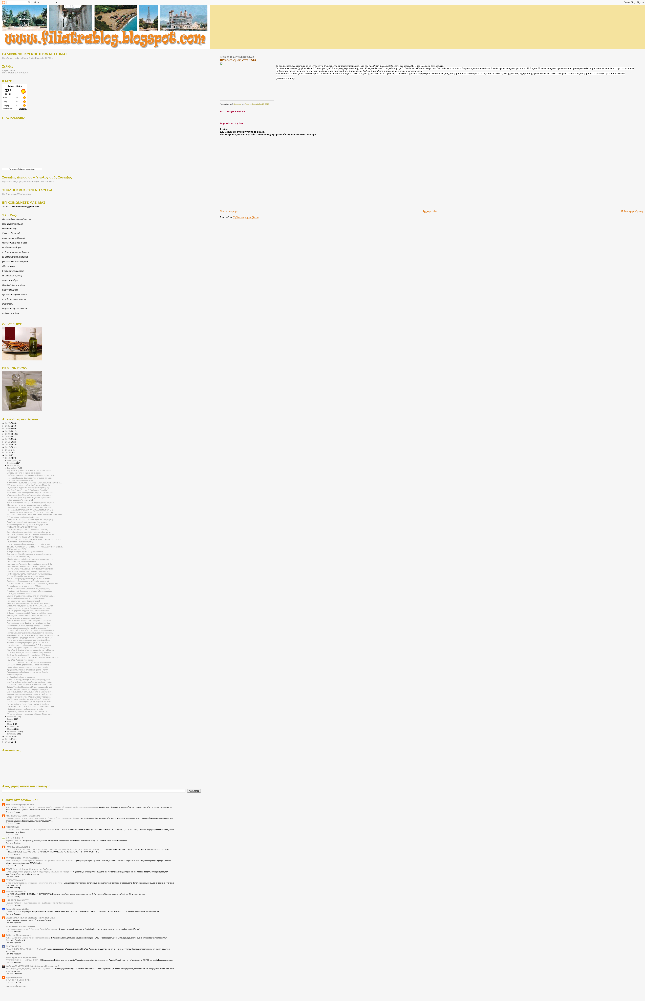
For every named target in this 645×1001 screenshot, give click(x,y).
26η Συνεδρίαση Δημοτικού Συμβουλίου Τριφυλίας (27, 598)
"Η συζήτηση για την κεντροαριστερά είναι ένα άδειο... (28, 505)
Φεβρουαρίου (12, 731)
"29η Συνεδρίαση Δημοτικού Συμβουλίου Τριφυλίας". (28, 529)
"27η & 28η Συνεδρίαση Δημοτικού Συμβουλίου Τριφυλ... (29, 544)
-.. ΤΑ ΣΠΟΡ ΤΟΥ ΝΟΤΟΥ (17, 900)
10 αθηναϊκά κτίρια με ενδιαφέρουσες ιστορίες (25, 709)
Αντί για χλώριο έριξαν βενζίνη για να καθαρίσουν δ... (28, 623)
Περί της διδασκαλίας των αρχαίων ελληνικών (25, 576)
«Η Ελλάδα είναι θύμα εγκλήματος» (21, 677)
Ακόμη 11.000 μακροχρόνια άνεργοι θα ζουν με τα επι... (29, 579)
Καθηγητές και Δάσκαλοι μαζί (18, 557)
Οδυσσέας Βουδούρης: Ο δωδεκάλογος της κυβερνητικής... (31, 520)
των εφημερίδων (28, 169)
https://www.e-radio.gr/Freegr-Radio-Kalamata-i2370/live (28, 58)
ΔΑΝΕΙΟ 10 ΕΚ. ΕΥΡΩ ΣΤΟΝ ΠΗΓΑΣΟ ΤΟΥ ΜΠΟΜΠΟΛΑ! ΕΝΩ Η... (35, 657)
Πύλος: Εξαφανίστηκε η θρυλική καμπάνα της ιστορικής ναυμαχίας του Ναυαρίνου (39, 872)
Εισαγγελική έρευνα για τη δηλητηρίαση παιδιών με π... (29, 532)
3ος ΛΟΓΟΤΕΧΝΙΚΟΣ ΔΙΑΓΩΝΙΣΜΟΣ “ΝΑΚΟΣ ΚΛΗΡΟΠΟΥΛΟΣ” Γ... (35, 539)
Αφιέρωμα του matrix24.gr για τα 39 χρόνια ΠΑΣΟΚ (27, 670)
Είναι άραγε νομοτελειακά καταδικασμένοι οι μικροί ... (28, 522)
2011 (7, 739)
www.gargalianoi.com (16, 986)
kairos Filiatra (15, 86)
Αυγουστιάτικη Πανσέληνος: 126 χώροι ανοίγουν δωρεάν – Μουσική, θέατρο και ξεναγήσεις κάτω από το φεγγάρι (52, 807)
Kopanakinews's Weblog (17, 909)
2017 (7, 447)
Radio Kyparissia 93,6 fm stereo (21, 957)
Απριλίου (11, 726)
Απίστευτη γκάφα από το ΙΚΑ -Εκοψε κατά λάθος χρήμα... (30, 613)
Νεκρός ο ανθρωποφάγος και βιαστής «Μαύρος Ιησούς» (29, 682)
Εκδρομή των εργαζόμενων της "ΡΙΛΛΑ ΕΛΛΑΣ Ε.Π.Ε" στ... (30, 606)
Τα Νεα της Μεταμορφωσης (18, 935)
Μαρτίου (10, 729)
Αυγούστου (12, 717)
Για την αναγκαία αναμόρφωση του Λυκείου (24, 618)
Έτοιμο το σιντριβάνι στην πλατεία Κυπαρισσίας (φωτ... (29, 697)
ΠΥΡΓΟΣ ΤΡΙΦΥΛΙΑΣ (15, 880)
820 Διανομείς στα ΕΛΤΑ (16, 549)
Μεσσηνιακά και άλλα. (16, 891)
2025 (7, 426)
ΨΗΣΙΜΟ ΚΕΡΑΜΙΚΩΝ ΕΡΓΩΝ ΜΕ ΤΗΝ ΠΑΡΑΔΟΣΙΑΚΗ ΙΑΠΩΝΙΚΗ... (35, 547)
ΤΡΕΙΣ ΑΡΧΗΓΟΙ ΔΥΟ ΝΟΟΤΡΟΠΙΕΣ (22, 527)
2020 (7, 439)
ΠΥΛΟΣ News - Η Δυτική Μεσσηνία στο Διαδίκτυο (29, 869)
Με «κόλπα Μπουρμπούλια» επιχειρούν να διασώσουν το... (31, 534)
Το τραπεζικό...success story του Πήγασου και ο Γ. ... (28, 628)
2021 (7, 437)
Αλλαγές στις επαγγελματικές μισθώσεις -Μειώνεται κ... (29, 616)
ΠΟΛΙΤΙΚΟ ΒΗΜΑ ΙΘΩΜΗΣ (18, 847)
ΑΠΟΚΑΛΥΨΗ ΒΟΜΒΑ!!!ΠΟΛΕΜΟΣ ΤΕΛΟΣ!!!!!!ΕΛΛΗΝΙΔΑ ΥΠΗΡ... (34, 483)
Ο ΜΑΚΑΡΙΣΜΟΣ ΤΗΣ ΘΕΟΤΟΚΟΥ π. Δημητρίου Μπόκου (30, 830)
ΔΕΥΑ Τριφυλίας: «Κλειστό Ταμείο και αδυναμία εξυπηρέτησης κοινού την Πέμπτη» (39, 861)
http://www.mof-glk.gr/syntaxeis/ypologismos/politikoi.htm (28, 181)
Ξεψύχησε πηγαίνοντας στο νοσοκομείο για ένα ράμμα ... (30, 470)
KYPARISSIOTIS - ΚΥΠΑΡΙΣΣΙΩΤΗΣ (22, 858)
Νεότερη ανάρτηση (229, 211)
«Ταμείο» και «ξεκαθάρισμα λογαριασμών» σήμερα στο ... (30, 495)
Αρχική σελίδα (430, 211)
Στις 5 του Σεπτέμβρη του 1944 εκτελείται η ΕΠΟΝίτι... (28, 655)
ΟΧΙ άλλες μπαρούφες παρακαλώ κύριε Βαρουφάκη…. (29, 665)
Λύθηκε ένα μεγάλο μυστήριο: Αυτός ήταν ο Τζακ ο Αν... (29, 485)
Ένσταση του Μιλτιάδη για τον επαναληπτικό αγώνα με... (30, 554)
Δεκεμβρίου (12, 461)
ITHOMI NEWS (12, 827)
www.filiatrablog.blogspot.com (20, 805)
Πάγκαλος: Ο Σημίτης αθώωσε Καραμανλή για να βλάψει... (30, 650)
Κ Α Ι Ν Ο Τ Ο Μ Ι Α (14, 838)
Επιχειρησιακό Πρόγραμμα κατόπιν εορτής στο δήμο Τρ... (30, 638)
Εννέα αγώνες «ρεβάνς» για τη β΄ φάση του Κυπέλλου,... (30, 625)
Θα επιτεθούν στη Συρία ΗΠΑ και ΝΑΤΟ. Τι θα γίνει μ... (29, 704)
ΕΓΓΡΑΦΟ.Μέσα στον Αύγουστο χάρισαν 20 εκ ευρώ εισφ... (31, 630)
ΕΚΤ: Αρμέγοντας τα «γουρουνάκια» (21, 561)
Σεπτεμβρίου (12, 468)
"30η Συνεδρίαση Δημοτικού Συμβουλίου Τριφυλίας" (27, 490)
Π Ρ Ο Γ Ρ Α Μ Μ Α (13, 912)
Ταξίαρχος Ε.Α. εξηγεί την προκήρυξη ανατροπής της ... (29, 488)
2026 (7, 423)
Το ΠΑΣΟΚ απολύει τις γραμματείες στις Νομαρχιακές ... (29, 588)
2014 (7, 455)
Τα (10, 169)
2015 (7, 453)
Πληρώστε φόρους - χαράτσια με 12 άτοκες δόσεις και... (29, 714)
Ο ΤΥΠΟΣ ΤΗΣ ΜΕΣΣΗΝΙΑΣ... (18, 980)
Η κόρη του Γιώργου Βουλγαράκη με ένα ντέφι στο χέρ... (29, 478)
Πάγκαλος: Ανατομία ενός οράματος (21, 660)
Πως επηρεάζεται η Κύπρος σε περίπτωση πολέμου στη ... (30, 684)
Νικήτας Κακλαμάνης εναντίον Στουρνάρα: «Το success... (30, 633)
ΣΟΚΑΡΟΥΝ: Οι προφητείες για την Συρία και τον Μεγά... (30, 702)
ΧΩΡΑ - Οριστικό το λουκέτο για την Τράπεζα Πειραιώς (28, 938)
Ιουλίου (10, 719)
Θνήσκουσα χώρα (14, 675)
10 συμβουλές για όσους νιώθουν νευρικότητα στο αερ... (29, 507)
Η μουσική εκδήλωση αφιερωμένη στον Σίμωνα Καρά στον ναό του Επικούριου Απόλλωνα (43, 818)
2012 (7, 736)
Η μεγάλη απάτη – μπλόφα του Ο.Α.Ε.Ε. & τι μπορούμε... (30, 645)
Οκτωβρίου (12, 465)
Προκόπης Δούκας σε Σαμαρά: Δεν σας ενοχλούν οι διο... (30, 652)
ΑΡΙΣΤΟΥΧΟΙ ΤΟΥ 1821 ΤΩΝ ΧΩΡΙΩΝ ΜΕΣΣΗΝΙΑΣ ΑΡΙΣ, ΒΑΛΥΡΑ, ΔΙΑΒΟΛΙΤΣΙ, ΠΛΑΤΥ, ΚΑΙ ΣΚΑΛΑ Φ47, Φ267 (52, 849)
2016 (7, 450)
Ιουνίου (10, 721)
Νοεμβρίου (11, 463)
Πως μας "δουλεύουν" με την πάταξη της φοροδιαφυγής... (30, 662)
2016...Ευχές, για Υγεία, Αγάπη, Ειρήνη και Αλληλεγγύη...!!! (30, 969)
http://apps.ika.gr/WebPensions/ (16, 194)
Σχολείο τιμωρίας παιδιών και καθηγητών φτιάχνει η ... (28, 689)
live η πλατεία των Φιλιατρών (15, 73)
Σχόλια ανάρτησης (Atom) (246, 217)
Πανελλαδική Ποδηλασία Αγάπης (20, 542)
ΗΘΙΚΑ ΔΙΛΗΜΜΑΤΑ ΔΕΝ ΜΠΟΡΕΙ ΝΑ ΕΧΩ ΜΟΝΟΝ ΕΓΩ (30, 510)
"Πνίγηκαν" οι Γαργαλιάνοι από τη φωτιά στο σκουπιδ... (29, 603)
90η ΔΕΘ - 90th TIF (14, 841)
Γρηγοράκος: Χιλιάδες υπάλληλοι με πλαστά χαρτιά (27, 711)
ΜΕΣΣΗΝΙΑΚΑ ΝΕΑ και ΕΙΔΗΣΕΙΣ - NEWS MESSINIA (30, 918)
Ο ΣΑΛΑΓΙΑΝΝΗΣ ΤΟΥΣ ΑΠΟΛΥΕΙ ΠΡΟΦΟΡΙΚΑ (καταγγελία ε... (33, 584)
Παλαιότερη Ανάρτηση (632, 211)
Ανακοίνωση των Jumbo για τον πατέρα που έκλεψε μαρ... (30, 493)
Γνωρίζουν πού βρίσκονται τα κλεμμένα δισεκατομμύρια (29, 591)
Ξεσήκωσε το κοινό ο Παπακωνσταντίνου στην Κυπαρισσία (31, 475)
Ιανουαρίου (12, 734)
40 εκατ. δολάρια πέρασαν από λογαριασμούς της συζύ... (30, 621)
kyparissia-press (14, 977)
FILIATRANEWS (13, 946)
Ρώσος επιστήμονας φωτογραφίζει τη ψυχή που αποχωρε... (31, 502)
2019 (7, 442)
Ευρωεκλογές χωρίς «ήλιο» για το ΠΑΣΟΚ (24, 586)
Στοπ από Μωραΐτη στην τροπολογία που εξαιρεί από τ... (30, 498)
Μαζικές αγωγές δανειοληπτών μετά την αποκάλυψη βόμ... (31, 596)
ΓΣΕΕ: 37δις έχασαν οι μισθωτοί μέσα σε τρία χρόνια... (28, 648)
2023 (7, 431)
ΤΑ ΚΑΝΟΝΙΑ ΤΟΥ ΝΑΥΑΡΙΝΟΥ (20, 926)
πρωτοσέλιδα (17, 169)
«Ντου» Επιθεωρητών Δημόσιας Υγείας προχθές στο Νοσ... (31, 694)
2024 (7, 428)
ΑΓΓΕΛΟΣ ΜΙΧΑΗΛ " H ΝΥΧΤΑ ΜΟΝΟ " (22, 960)
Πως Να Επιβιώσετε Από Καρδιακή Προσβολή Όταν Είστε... (31, 569)
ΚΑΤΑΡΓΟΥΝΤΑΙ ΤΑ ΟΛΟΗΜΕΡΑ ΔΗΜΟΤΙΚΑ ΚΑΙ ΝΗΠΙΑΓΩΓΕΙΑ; (33, 635)
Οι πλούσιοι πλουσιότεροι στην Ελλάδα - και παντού (28, 581)
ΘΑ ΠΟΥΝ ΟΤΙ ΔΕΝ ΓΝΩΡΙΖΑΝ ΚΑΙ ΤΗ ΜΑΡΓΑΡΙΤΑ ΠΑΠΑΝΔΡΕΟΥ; (34, 515)
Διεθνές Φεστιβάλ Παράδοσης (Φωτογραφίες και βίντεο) (29, 687)
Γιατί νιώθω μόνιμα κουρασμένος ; (20, 480)
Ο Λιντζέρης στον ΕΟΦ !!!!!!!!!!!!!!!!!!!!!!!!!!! (23, 594)
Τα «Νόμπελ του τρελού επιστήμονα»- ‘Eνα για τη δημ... (29, 574)
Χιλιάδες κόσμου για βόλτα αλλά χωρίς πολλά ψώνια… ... (30, 559)
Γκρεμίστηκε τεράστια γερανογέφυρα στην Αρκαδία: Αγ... (29, 640)
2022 (7, 434)
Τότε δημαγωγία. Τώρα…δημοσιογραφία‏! (23, 601)
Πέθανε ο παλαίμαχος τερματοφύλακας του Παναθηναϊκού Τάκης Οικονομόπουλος (39, 903)
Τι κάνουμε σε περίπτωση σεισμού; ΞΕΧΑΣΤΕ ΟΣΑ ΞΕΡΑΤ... (31, 512)
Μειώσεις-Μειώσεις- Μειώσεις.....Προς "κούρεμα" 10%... (29, 566)
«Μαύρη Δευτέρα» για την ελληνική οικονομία (25, 552)
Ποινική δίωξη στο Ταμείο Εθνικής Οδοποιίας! (25, 537)
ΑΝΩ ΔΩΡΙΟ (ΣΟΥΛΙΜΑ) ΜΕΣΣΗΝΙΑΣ (23, 816)
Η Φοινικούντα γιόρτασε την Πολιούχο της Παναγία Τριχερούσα (31, 929)
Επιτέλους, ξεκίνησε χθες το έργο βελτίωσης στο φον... (29, 608)
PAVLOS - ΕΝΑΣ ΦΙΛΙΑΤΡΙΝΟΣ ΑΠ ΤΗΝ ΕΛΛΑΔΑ (26, 949)
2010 (7, 742)
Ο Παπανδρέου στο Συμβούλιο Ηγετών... (23, 517)
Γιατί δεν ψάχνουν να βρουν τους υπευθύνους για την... (29, 611)
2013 (7, 458)
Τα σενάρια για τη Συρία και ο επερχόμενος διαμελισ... (28, 672)
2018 (7, 444)
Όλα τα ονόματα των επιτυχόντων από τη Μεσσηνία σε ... (30, 692)
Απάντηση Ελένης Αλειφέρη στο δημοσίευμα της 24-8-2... (30, 680)
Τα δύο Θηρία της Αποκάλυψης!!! (20, 500)
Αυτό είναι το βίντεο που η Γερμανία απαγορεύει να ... (28, 525)
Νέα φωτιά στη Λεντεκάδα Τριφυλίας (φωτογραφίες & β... (29, 564)
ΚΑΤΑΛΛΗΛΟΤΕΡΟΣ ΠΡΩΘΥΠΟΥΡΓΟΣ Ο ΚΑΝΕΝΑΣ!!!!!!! (30, 707)
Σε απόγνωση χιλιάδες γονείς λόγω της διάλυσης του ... (29, 571)
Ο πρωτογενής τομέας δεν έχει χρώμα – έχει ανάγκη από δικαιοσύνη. (34, 883)
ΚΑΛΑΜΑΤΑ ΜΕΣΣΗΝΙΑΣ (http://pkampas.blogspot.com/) (32, 966)
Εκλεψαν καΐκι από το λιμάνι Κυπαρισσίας (23, 473)
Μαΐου (10, 724)
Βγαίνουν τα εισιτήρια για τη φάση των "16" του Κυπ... (28, 643)
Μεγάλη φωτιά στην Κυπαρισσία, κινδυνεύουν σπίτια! (28, 699)
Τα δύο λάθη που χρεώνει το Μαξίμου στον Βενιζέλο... (29, 667)
